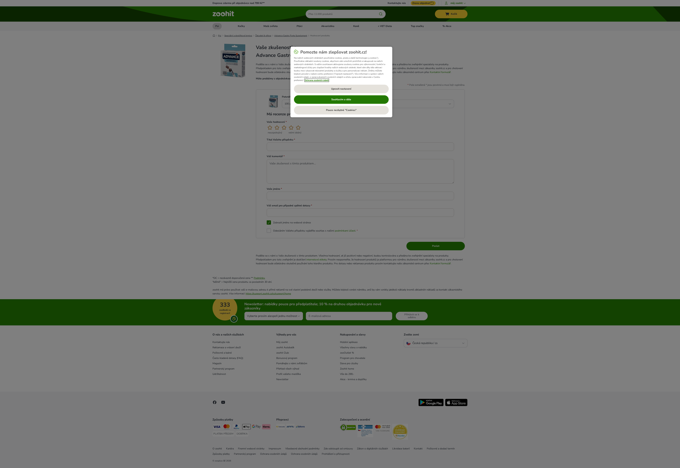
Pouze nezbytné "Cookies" (341, 110)
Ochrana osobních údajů (317, 80)
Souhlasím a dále (341, 99)
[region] (341, 82)
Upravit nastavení (341, 89)
